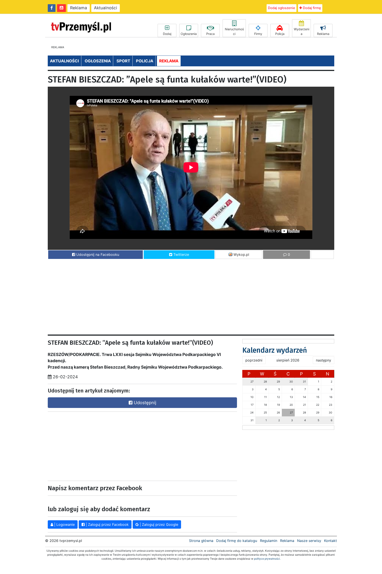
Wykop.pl (240, 254)
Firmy (258, 34)
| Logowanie (64, 524)
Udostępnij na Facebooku (97, 254)
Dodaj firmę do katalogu (236, 540)
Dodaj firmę (311, 8)
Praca (210, 34)
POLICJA (144, 61)
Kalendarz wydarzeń (274, 350)
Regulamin (268, 540)
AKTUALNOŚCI (64, 61)
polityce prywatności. (267, 558)
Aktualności (105, 7)
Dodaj (167, 34)
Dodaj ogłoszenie (281, 8)
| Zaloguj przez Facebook (107, 524)
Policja (280, 34)
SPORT (123, 61)
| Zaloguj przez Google (158, 524)
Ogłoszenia (189, 34)
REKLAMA (168, 61)
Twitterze (180, 254)
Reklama (78, 7)
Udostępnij (144, 402)
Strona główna (201, 540)
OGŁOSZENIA (98, 61)
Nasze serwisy (309, 540)
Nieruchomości (234, 31)
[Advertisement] (180, 295)
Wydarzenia (301, 31)
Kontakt (330, 540)
